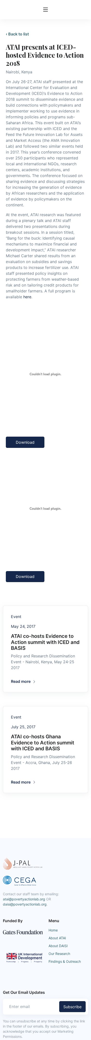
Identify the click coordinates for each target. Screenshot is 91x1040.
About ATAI (57, 938)
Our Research (59, 953)
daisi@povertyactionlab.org (25, 904)
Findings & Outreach (65, 961)
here (27, 296)
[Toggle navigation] (45, 9)
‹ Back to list (17, 34)
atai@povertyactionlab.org (24, 899)
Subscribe (72, 1006)
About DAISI (58, 946)
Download (25, 442)
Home (53, 930)
